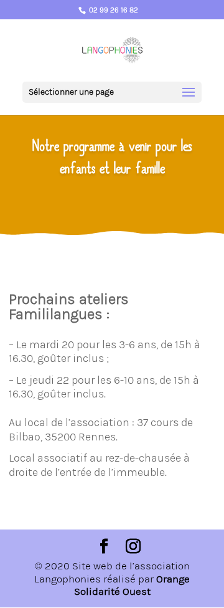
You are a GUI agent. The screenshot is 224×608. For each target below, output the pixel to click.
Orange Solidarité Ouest (132, 584)
